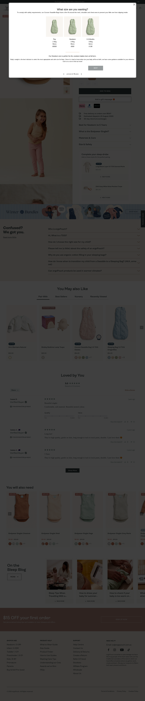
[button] (72, 74)
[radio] (54, 32)
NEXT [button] (96, 68)
